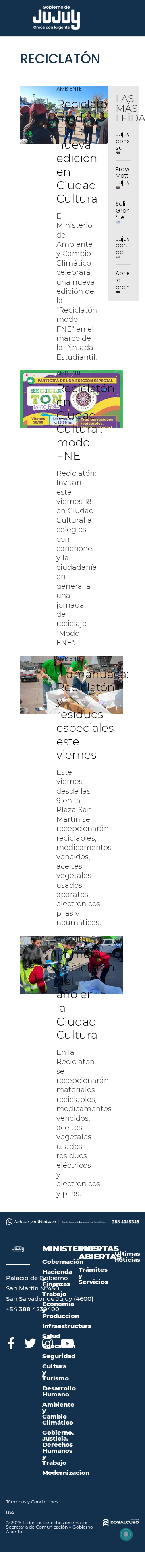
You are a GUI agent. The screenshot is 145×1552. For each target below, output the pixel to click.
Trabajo (54, 1294)
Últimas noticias (127, 1256)
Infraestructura (66, 1326)
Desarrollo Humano (59, 1391)
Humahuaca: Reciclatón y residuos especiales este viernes (92, 714)
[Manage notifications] (126, 1534)
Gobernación (62, 1261)
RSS (10, 1512)
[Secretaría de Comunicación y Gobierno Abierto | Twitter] (29, 1342)
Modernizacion (65, 1472)
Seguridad (58, 1356)
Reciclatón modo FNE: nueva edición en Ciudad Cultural (85, 151)
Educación (58, 1346)
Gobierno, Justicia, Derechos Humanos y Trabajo (58, 1447)
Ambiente (69, 89)
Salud (51, 1336)
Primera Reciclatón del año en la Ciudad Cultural (85, 994)
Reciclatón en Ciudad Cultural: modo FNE (85, 422)
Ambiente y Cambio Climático (58, 1413)
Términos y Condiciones (32, 1502)
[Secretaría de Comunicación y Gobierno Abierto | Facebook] (11, 1342)
